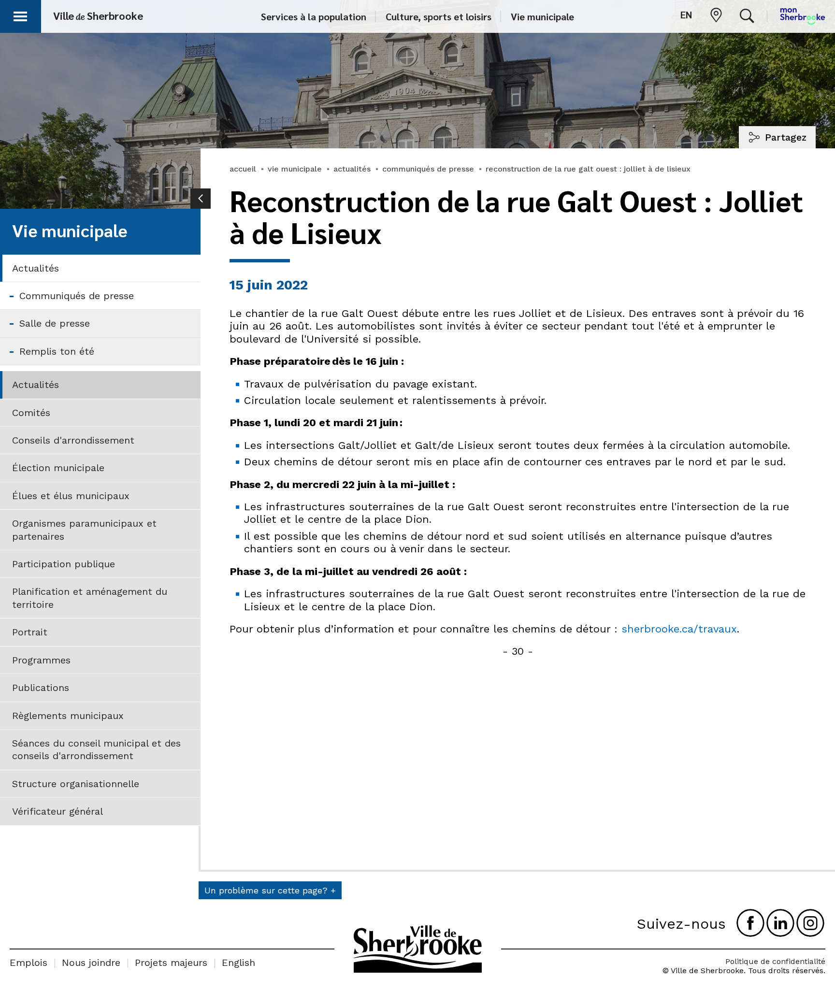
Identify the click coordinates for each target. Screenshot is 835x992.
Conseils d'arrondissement (73, 440)
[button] (20, 14)
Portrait (29, 632)
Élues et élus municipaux (71, 496)
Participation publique (63, 564)
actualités (352, 168)
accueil (243, 168)
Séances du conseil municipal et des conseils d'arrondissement (96, 749)
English (238, 962)
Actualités (35, 268)
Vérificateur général (57, 811)
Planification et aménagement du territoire (89, 598)
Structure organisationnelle (75, 784)
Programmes (41, 660)
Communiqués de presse (76, 296)
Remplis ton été (56, 351)
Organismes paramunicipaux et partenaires (84, 530)
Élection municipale (58, 468)
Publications (40, 687)
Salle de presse (54, 323)
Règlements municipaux (68, 715)
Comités (31, 412)
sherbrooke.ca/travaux (679, 629)
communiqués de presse (428, 168)
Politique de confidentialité (775, 961)
